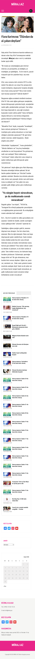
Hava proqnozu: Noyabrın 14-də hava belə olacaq (20, 298)
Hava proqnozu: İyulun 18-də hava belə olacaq (20, 431)
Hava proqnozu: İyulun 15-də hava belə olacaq (20, 457)
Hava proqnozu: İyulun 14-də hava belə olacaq (20, 465)
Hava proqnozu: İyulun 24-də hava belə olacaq (20, 379)
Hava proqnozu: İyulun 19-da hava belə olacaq (20, 422)
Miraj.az (12, 58)
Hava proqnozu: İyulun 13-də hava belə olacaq (20, 474)
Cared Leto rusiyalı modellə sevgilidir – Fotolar (20, 508)
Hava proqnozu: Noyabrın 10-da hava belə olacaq (20, 317)
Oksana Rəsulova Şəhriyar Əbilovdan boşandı (19, 371)
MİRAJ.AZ (17, 4)
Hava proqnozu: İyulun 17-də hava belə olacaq (20, 439)
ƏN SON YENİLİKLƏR (9, 293)
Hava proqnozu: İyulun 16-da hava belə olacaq (20, 448)
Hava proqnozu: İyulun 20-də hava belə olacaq (20, 414)
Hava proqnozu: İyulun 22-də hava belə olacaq (20, 396)
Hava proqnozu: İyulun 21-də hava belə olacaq (20, 405)
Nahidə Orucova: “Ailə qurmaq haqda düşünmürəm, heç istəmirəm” (20, 308)
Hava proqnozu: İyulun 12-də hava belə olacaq (20, 491)
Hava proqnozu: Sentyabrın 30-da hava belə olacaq (20, 362)
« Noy (4, 586)
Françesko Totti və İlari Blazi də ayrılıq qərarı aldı (20, 482)
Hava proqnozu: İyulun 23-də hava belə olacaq (20, 388)
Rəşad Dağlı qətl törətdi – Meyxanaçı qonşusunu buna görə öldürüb (20, 327)
